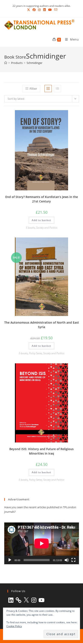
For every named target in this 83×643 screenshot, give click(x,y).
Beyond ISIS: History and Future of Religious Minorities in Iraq (41, 451)
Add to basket (41, 220)
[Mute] (66, 560)
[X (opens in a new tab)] (28, 10)
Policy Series (35, 353)
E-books (30, 227)
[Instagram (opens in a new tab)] (39, 10)
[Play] (10, 560)
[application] (41, 543)
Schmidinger (34, 63)
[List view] (57, 88)
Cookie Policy (14, 626)
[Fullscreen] (73, 560)
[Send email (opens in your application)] (55, 10)
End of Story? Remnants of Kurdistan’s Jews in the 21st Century (41, 199)
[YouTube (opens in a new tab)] (50, 10)
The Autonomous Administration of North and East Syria (41, 324)
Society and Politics (46, 227)
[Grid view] (48, 88)
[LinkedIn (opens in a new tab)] (44, 10)
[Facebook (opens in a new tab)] (34, 10)
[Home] (5, 63)
